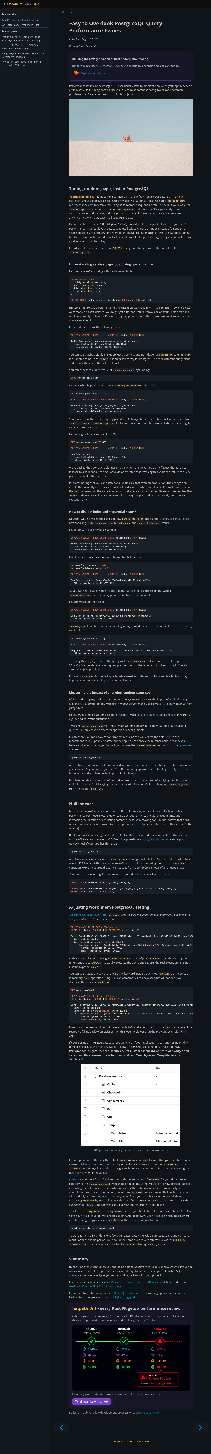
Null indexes (81, 803)
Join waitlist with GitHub (94, 1401)
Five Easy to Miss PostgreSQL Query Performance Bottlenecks (21, 47)
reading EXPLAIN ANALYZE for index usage (95, 1286)
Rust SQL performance (128, 1293)
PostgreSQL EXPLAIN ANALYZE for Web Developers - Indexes (23, 55)
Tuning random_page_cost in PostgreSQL (109, 188)
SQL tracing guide (125, 1297)
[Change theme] (63, 12)
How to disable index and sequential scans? (102, 512)
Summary (78, 1259)
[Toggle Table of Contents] (56, 12)
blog (36, 4)
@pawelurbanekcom (148, 1412)
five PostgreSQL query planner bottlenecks (132, 1282)
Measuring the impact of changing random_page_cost (110, 692)
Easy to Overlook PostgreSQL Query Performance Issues (115, 27)
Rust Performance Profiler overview (21, 20)
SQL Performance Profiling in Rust (20, 24)
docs (28, 4)
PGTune (74, 1179)
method (156, 839)
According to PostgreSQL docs (88, 915)
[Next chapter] (200, 1427)
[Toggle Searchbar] (70, 12)
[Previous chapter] (61, 1427)
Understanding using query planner (111, 264)
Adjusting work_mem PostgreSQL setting (109, 907)
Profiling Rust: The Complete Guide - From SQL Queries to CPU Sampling (22, 38)
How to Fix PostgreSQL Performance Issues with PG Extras (21, 63)
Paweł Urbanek (135, 1441)
